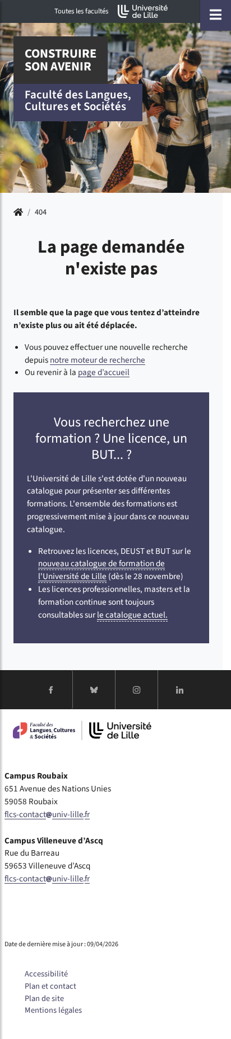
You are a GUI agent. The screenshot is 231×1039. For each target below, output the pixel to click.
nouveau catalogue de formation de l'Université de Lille (101, 569)
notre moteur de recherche (97, 360)
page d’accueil (104, 372)
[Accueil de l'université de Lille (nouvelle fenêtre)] (143, 11)
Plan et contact (50, 986)
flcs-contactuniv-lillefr (47, 814)
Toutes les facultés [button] (81, 11)
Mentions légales (53, 1010)
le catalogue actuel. (132, 615)
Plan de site (44, 998)
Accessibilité (46, 974)
